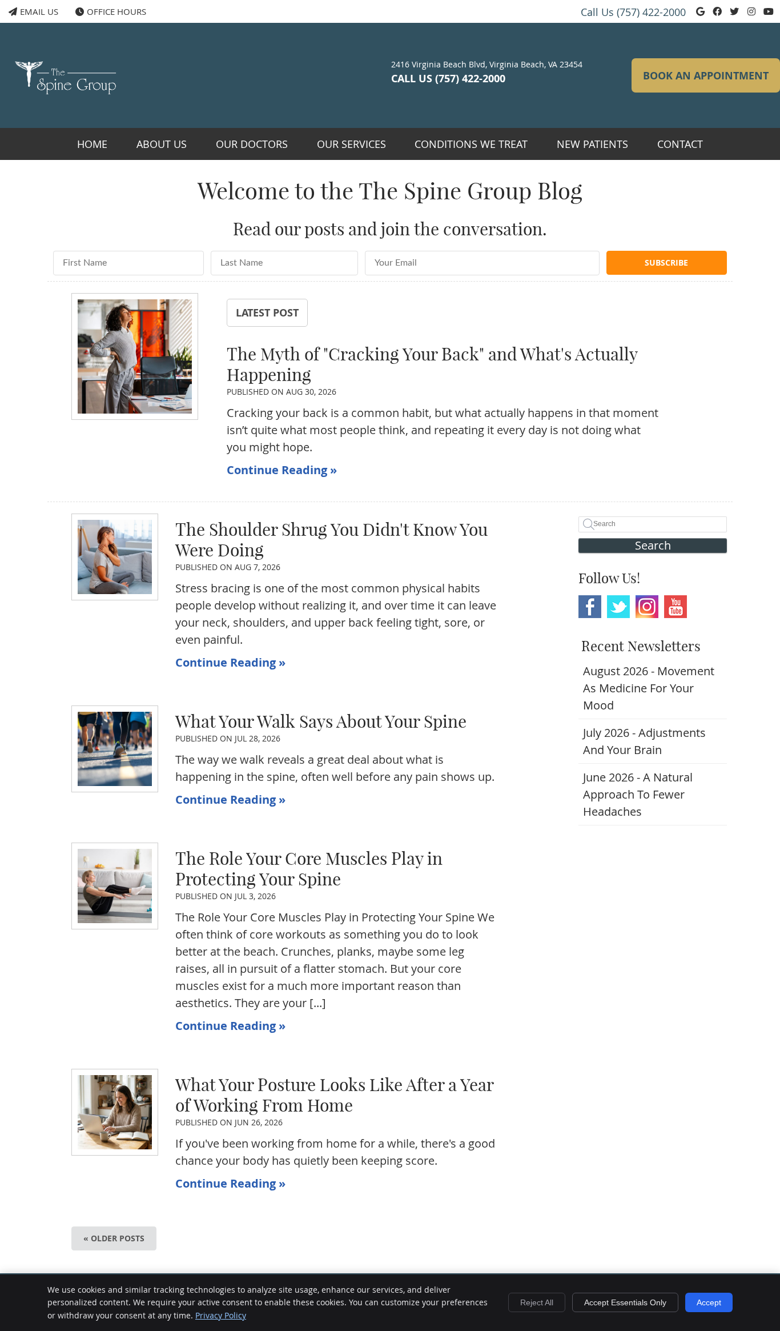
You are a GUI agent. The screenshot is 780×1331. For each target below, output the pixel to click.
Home (92, 144)
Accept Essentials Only (625, 1302)
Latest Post (267, 312)
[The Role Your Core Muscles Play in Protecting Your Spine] (114, 886)
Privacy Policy (220, 1315)
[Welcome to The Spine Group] (68, 100)
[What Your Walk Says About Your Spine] (114, 748)
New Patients (592, 144)
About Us (161, 144)
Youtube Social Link (675, 606)
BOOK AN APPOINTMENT (706, 76)
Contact (680, 144)
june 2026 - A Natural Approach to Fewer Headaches (638, 794)
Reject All (536, 1302)
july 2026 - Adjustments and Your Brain (644, 741)
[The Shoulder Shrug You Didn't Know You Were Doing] (114, 557)
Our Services (351, 144)
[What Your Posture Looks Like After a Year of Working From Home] (114, 1112)
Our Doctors (252, 144)
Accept (709, 1302)
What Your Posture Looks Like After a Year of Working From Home (334, 1095)
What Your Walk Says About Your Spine (321, 721)
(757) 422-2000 (651, 12)
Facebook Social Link (589, 606)
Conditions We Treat (471, 144)
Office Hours (116, 11)
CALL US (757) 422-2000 (448, 78)
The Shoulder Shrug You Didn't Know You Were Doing (331, 540)
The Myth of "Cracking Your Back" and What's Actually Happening (432, 364)
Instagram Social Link (647, 606)
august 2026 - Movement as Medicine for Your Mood (648, 688)
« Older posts (113, 1238)
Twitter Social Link (618, 606)
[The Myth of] (134, 358)
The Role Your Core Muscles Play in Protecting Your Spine (309, 869)
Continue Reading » (282, 470)
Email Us (39, 11)
